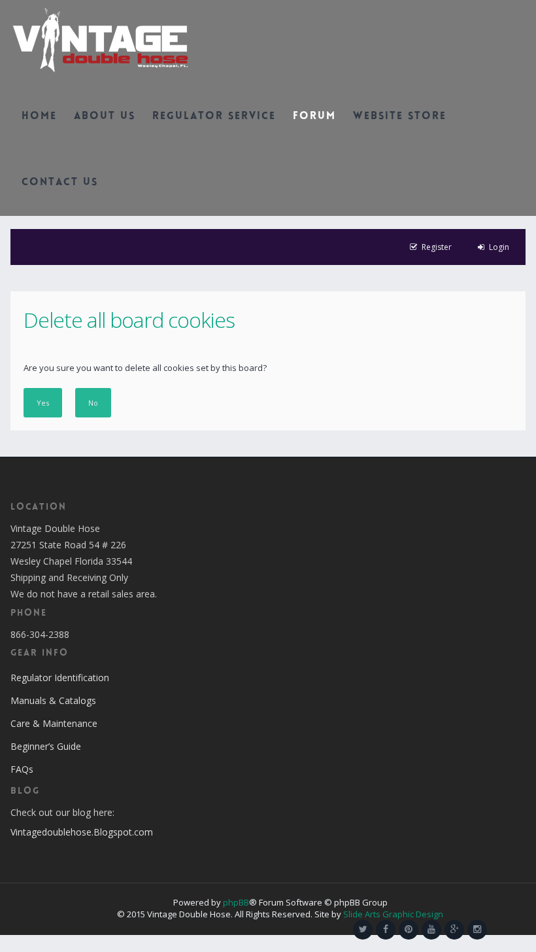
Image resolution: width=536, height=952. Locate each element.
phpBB (236, 902)
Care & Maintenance (53, 723)
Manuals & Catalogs (53, 700)
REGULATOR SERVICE (214, 117)
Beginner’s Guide (45, 746)
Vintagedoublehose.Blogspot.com (81, 832)
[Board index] (100, 39)
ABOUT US (104, 117)
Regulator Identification (59, 677)
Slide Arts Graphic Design (393, 914)
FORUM (314, 117)
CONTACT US (60, 183)
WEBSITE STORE (399, 117)
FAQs (21, 769)
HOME (39, 117)
